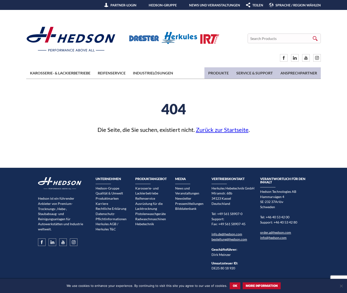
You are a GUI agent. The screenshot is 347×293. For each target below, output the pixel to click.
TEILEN (257, 5)
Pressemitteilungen (189, 204)
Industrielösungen (153, 73)
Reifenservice (112, 73)
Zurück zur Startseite (222, 129)
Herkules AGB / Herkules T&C (107, 226)
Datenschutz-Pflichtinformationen (111, 216)
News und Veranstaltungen (214, 5)
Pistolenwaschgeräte (150, 214)
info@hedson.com (273, 238)
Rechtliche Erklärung (111, 209)
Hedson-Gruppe (163, 5)
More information (262, 286)
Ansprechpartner (298, 73)
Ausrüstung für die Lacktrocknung (149, 206)
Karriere (102, 204)
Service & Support (254, 73)
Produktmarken (107, 198)
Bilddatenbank (185, 209)
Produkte (218, 73)
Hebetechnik (144, 224)
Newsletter (183, 198)
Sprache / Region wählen (298, 5)
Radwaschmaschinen (150, 219)
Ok (235, 286)
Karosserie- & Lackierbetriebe (60, 73)
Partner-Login (123, 5)
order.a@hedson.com (275, 232)
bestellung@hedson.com (229, 239)
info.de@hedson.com (227, 234)
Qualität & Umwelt (109, 193)
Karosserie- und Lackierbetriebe (147, 190)
